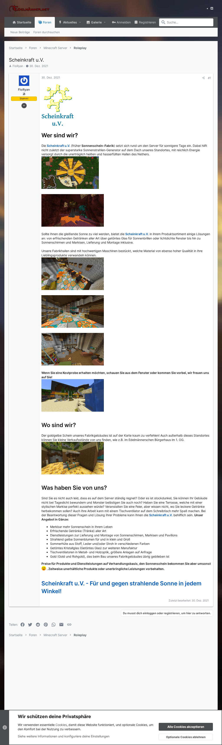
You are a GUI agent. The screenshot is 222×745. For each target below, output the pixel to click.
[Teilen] (203, 78)
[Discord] (211, 8)
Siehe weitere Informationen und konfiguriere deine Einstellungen (63, 736)
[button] (80, 22)
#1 (209, 78)
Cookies (61, 725)
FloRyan (18, 66)
